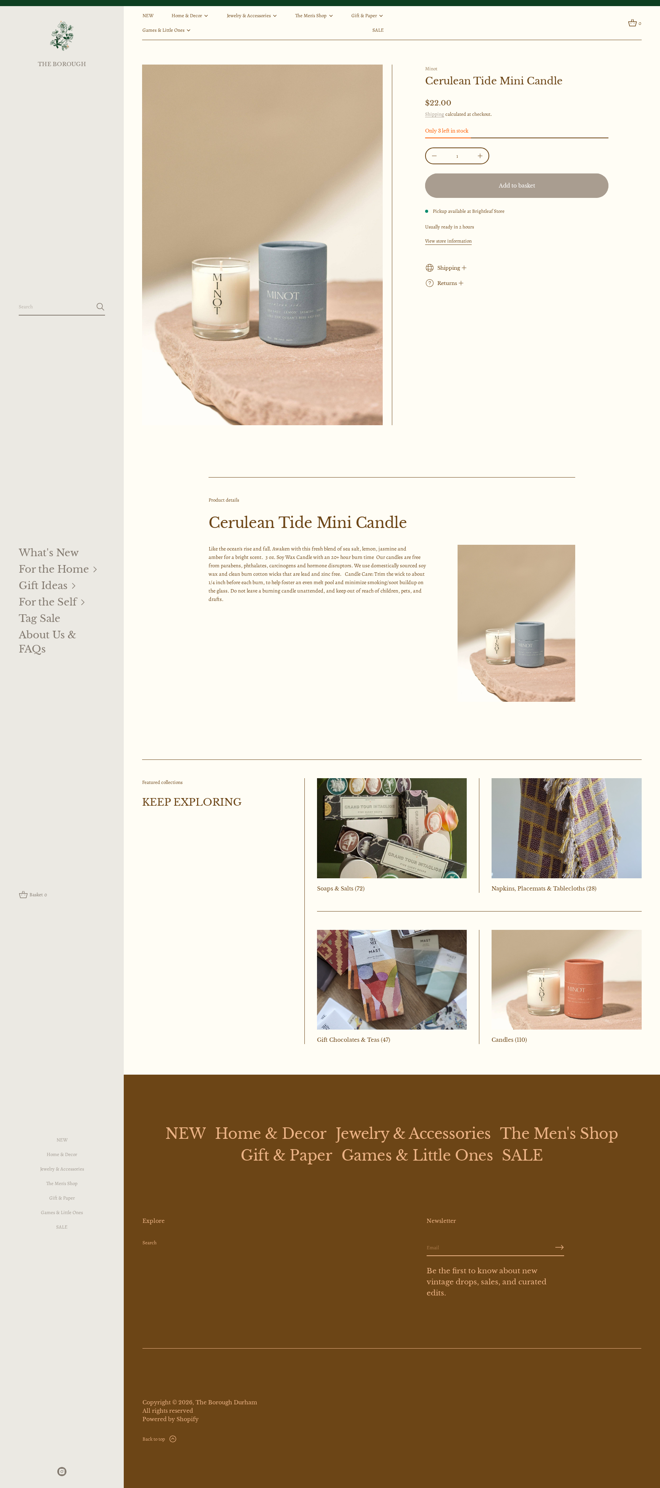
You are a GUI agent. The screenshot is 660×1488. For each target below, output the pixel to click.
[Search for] (100, 306)
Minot (431, 68)
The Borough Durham (226, 1402)
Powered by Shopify (170, 1419)
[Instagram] (61, 1471)
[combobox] (56, 307)
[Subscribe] (559, 1247)
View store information (448, 241)
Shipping (434, 114)
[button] (62, 307)
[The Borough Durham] (61, 35)
